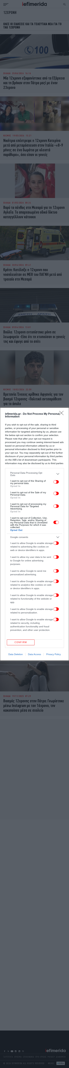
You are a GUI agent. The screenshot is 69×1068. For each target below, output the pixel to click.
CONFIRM (21, 642)
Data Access (34, 654)
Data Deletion (15, 654)
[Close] (62, 414)
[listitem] (34, 474)
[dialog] (34, 534)
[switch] (56, 482)
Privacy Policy (53, 654)
